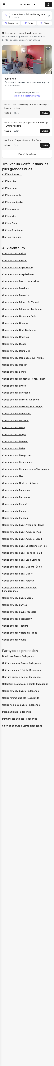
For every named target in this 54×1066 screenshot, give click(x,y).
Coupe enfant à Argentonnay (17, 267)
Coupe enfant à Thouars (15, 625)
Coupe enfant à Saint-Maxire (17, 573)
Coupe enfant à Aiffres (14, 253)
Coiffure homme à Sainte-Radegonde (21, 670)
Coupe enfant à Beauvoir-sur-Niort (20, 281)
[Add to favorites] (48, 49)
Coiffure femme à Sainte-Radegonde (21, 663)
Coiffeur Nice (9, 216)
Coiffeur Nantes (10, 209)
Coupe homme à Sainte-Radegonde (21, 704)
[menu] (4, 4)
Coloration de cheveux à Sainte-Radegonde (25, 684)
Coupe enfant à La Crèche (16, 392)
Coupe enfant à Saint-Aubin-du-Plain (22, 531)
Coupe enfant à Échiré (14, 371)
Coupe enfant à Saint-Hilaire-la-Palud (22, 552)
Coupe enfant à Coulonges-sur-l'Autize (23, 357)
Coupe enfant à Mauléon (15, 441)
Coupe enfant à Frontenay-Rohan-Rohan (23, 378)
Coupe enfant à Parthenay (16, 497)
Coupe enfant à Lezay (13, 427)
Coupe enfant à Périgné (14, 504)
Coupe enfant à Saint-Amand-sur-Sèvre (23, 525)
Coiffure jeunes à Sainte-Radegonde (21, 677)
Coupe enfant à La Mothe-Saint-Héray (22, 406)
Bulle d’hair (10, 78)
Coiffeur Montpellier (12, 202)
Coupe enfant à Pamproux (16, 490)
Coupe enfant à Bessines (15, 288)
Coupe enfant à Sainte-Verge (17, 597)
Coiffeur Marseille (11, 195)
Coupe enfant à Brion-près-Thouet (20, 302)
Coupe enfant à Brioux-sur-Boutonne (22, 309)
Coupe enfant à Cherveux (15, 337)
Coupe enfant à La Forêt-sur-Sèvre (20, 399)
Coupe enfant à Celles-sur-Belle (19, 316)
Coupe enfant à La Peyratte (16, 413)
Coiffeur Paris (9, 223)
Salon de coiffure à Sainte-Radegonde (22, 725)
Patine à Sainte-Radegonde (16, 711)
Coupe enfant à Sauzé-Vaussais (19, 611)
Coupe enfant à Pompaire (15, 511)
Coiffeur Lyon (9, 188)
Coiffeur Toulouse (11, 237)
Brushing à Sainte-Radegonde (18, 656)
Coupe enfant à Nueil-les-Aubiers (20, 483)
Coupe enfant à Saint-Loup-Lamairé (21, 559)
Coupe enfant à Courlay (14, 364)
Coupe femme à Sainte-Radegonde (20, 697)
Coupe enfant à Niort (13, 476)
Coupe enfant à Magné (14, 434)
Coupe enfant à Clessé (14, 344)
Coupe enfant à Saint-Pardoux (18, 580)
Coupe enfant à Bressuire (15, 295)
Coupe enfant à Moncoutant (17, 462)
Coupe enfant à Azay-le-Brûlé (18, 274)
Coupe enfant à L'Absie (14, 385)
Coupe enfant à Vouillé (14, 639)
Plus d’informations (27, 154)
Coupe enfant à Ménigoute (16, 455)
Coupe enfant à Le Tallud (15, 420)
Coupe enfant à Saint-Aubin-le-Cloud (22, 538)
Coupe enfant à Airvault (14, 260)
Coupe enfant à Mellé (13, 448)
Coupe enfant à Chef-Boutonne (19, 330)
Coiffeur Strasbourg (12, 230)
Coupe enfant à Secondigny (17, 618)
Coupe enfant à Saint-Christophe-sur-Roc (24, 545)
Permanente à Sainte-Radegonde (19, 718)
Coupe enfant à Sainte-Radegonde (20, 691)
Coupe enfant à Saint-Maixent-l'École (22, 566)
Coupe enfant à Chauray (15, 323)
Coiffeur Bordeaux (12, 174)
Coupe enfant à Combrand (16, 350)
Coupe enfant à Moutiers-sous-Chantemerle (25, 469)
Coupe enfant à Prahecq (15, 518)
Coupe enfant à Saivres (14, 604)
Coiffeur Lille (9, 181)
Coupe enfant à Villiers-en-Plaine (19, 632)
